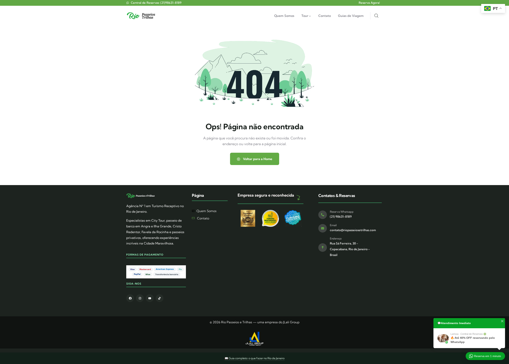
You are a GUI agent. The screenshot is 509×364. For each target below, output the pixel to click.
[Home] (141, 15)
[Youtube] (149, 298)
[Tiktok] (159, 298)
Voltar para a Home (257, 159)
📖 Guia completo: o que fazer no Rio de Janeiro (255, 358)
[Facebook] (130, 298)
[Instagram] (140, 298)
